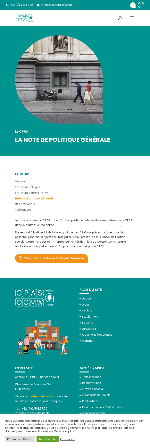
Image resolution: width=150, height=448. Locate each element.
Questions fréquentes (97, 335)
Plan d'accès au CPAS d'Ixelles (102, 407)
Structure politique (27, 187)
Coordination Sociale (96, 395)
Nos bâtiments (25, 204)
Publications (23, 210)
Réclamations (91, 383)
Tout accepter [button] (48, 439)
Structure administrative (31, 193)
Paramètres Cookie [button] (19, 439)
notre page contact (43, 396)
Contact (88, 341)
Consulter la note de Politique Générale (54, 258)
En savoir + (67, 439)
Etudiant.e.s (90, 317)
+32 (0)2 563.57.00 (22, 4)
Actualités (89, 329)
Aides (85, 305)
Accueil (87, 298)
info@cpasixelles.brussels (56, 4)
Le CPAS (22, 174)
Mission (20, 181)
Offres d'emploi (93, 389)
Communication (93, 413)
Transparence (91, 377)
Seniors (87, 310)
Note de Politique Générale (34, 198)
